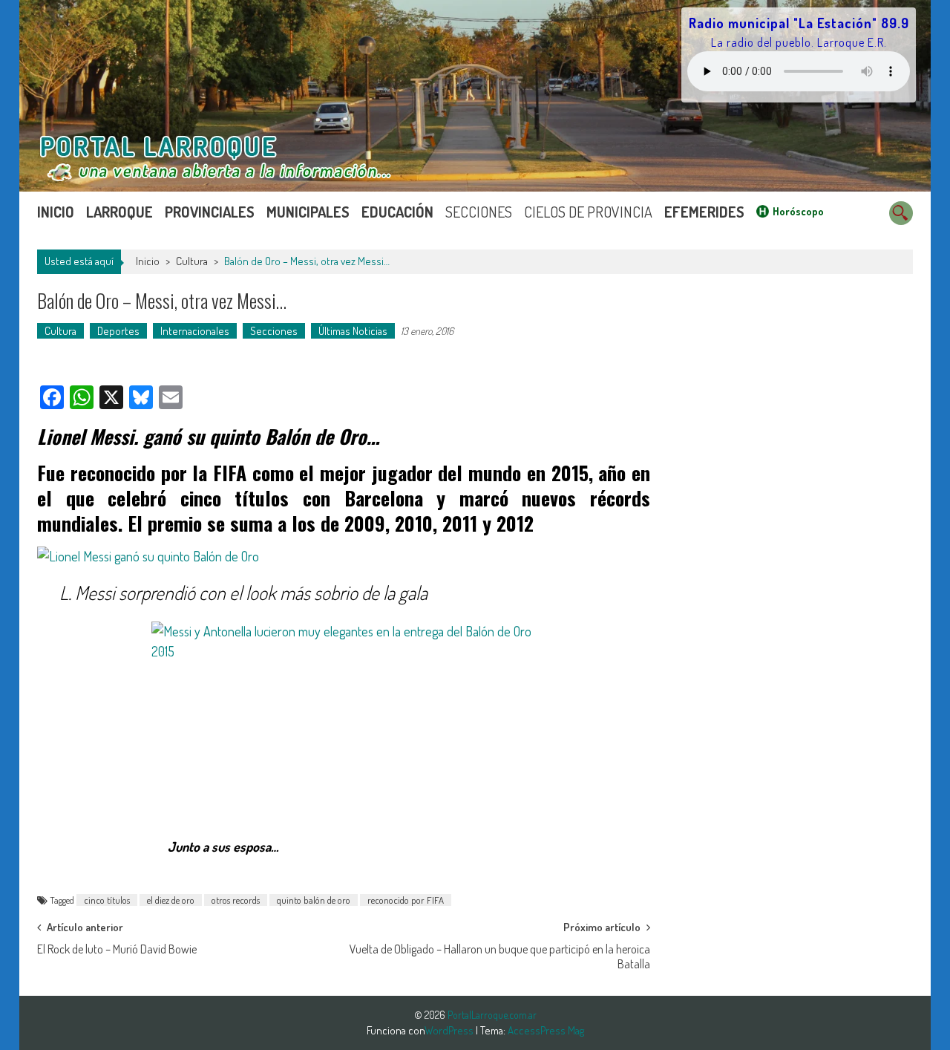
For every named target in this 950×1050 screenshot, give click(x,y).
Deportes (118, 331)
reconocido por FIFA (405, 900)
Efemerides (704, 211)
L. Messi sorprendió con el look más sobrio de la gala (243, 592)
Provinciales (210, 211)
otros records (236, 900)
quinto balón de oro (313, 900)
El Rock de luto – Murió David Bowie (117, 949)
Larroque (119, 211)
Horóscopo (798, 211)
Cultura (192, 261)
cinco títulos (107, 900)
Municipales (308, 211)
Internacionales (194, 331)
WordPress (450, 1030)
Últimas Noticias (352, 331)
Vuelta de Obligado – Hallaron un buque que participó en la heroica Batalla (500, 954)
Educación (397, 211)
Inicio (55, 211)
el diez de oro (170, 900)
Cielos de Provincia (588, 211)
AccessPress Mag (546, 1030)
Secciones (478, 211)
